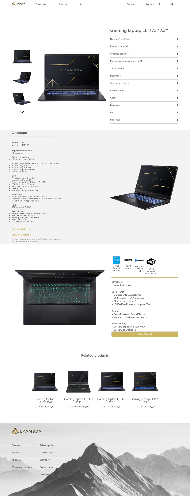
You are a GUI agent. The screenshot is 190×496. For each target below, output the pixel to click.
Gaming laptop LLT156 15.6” (44, 400)
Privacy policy (47, 445)
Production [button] (41, 4)
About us (131, 4)
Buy (82, 4)
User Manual (145, 334)
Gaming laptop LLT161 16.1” (78, 400)
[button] (162, 4)
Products (17, 452)
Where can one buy (22, 467)
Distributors (46, 452)
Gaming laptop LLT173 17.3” (111, 400)
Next (22, 111)
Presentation (47, 467)
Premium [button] (63, 4)
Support (150, 4)
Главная (16, 445)
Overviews (45, 474)
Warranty (45, 459)
